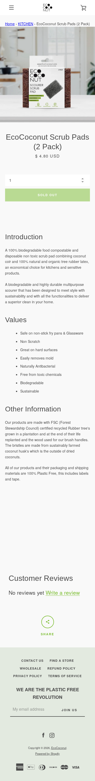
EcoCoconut (58, 748)
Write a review (63, 592)
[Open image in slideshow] (47, 75)
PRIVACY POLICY (27, 676)
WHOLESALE (30, 668)
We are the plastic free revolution (47, 693)
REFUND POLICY (61, 668)
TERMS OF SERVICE (65, 676)
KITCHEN (25, 23)
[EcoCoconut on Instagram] (51, 734)
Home (10, 23)
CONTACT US (32, 660)
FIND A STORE (62, 660)
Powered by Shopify (47, 754)
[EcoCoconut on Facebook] (43, 734)
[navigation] (11, 7)
